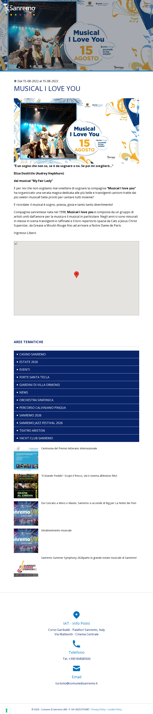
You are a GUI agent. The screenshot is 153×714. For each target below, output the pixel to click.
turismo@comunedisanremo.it (76, 683)
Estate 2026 (28, 362)
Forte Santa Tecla (34, 377)
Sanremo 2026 (30, 415)
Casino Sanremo (32, 354)
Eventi (24, 370)
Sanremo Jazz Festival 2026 (41, 423)
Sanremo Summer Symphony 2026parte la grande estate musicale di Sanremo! (89, 557)
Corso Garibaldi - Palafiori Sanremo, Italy (76, 630)
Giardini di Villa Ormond (39, 385)
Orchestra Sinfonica (36, 400)
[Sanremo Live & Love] (19, 9)
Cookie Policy (114, 709)
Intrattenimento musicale (56, 530)
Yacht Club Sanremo (36, 438)
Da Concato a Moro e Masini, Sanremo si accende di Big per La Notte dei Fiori (88, 503)
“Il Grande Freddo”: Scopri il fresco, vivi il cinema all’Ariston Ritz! (79, 475)
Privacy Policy (98, 709)
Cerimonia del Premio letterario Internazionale (69, 448)
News (23, 392)
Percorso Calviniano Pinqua (42, 408)
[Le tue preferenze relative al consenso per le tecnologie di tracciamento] (6, 710)
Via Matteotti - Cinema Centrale (76, 634)
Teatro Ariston (32, 431)
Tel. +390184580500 (76, 659)
